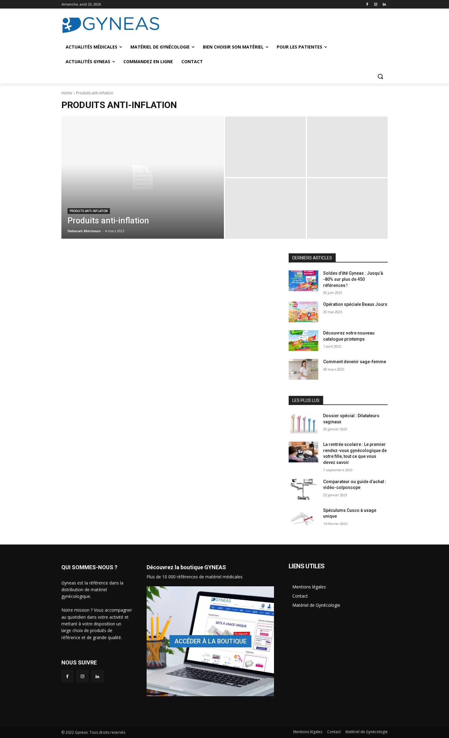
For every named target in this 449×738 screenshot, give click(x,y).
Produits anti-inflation (89, 211)
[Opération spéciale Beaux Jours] (303, 312)
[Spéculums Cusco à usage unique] (303, 518)
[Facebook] (367, 4)
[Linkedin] (384, 4)
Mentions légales (309, 587)
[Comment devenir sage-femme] (303, 369)
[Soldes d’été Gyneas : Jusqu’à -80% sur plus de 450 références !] (303, 280)
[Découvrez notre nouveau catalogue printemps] (303, 340)
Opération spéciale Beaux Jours (355, 304)
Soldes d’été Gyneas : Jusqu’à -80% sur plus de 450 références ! (353, 279)
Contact (300, 596)
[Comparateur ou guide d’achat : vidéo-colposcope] (303, 489)
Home (66, 93)
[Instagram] (375, 4)
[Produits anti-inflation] (142, 178)
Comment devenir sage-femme (354, 361)
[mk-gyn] (210, 641)
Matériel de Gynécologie (316, 605)
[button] (380, 76)
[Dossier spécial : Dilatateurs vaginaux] (303, 423)
